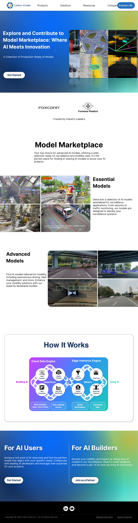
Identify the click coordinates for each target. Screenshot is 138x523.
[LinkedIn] (65, 508)
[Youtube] (72, 508)
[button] (46, 5)
